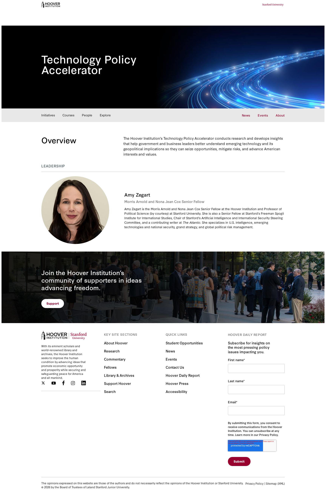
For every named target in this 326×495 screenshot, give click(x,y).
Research (112, 350)
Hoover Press (177, 383)
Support (52, 303)
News (246, 115)
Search (110, 391)
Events (263, 115)
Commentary (114, 359)
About (280, 115)
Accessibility (176, 391)
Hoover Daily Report (183, 375)
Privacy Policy (254, 483)
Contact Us (175, 367)
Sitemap (271, 483)
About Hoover (116, 342)
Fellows (110, 367)
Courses (68, 115)
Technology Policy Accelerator (88, 64)
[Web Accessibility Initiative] (50, 4)
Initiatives (48, 115)
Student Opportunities (184, 342)
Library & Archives (119, 375)
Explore (105, 115)
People (87, 115)
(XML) (281, 483)
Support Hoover (117, 383)
